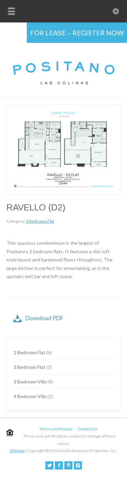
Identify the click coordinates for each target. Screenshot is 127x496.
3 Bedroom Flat (29, 367)
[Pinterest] (68, 465)
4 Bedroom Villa (30, 396)
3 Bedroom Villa (30, 381)
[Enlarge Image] (64, 108)
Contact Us (88, 428)
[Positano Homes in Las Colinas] (63, 82)
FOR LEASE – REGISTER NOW (77, 33)
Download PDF (44, 318)
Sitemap (17, 450)
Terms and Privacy (55, 428)
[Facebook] (59, 465)
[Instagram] (78, 465)
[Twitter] (49, 465)
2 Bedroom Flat (40, 221)
